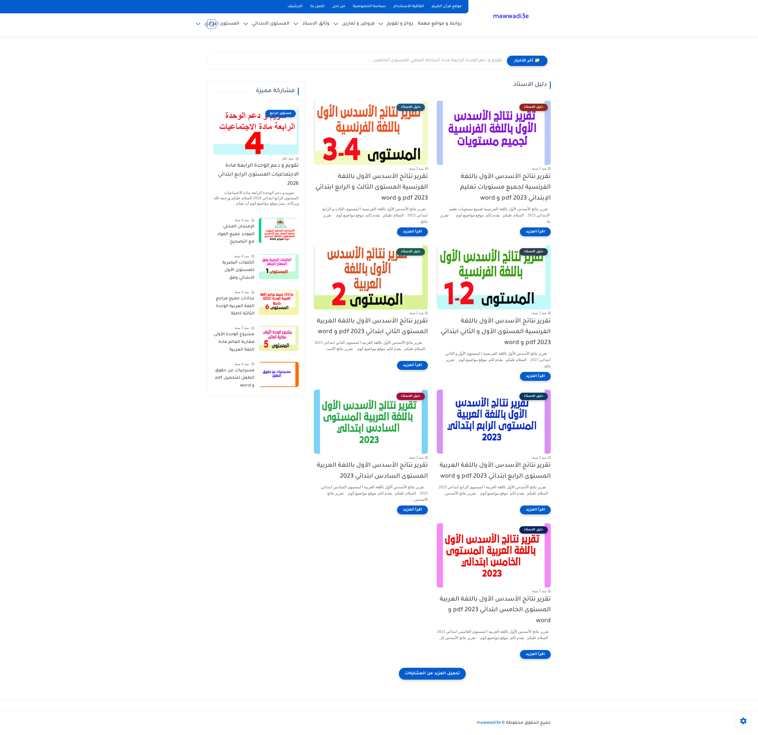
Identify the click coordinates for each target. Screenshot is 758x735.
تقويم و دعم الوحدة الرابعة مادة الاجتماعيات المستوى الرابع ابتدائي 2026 (258, 175)
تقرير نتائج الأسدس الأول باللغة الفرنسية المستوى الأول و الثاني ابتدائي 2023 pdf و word (496, 332)
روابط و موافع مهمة (440, 23)
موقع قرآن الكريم (447, 6)
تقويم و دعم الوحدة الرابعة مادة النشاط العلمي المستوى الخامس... (435, 60)
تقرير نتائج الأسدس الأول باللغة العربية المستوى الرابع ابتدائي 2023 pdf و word (495, 471)
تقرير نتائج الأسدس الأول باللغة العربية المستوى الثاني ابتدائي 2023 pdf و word (372, 327)
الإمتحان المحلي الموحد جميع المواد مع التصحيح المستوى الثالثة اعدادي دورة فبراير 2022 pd (235, 235)
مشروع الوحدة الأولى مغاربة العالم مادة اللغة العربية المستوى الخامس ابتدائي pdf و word (234, 343)
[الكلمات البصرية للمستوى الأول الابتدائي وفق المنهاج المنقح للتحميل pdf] (279, 266)
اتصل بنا (317, 6)
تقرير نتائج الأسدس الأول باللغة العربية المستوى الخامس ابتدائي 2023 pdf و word (495, 610)
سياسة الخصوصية (369, 6)
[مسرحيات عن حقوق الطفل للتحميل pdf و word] (279, 374)
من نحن (338, 6)
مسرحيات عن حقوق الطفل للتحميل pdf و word (234, 378)
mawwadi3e (511, 17)
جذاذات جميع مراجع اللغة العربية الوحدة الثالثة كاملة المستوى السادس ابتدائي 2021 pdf (235, 307)
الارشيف (295, 6)
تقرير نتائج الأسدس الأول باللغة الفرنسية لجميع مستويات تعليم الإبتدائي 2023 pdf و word (505, 188)
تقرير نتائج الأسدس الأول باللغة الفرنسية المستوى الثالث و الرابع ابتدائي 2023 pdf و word (371, 188)
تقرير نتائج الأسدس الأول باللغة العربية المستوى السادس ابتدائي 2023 (372, 471)
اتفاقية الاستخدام (409, 6)
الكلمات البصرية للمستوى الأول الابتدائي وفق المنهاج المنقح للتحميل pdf (238, 272)
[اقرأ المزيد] (535, 231)
